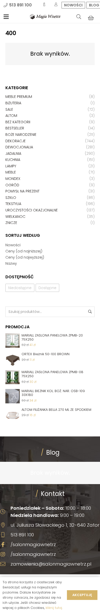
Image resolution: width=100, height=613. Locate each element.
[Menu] (6, 16)
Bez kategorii (17, 122)
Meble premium (18, 96)
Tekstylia (13, 203)
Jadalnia (13, 153)
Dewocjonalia (19, 147)
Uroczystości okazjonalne (31, 210)
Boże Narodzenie (20, 134)
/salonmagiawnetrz (33, 544)
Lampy (10, 166)
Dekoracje (15, 141)
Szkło (10, 197)
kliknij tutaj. (54, 607)
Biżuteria (13, 103)
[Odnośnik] (45, 16)
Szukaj (90, 312)
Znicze (11, 222)
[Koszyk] (90, 17)
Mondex (12, 178)
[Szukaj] (79, 16)
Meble (10, 172)
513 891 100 (22, 535)
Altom (11, 115)
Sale (9, 109)
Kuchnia (12, 159)
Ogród (12, 185)
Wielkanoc (15, 216)
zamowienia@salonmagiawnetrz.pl (51, 564)
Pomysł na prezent (22, 191)
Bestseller (14, 128)
